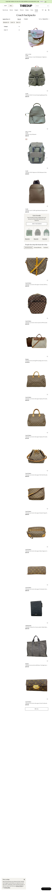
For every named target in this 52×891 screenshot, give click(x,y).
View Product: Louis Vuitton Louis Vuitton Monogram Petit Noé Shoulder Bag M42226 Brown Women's (36, 459)
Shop (5, 5)
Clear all (19, 19)
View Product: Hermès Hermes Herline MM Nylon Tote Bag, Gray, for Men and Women (36, 649)
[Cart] (48, 10)
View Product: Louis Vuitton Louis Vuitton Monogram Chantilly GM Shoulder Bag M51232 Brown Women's (36, 268)
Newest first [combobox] (45, 19)
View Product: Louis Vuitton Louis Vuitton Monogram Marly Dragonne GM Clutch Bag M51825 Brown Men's (36, 535)
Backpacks (5, 22)
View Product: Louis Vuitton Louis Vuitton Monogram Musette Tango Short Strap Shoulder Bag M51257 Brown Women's (36, 497)
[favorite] (47, 51)
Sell (11, 5)
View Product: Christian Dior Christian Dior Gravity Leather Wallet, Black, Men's (36, 611)
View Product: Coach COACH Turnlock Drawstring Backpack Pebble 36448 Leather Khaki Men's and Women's (36, 79)
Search (37, 5)
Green (17, 22)
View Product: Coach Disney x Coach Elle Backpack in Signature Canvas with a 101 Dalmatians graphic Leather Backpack (36, 40)
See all (37, 708)
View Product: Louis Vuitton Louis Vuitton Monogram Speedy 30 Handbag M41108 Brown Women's (36, 421)
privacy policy (7, 887)
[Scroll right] (47, 248)
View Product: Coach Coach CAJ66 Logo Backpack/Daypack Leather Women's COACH (36, 194)
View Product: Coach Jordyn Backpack (36, 117)
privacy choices (19, 886)
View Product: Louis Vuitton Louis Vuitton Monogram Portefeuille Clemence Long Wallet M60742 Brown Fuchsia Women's (36, 573)
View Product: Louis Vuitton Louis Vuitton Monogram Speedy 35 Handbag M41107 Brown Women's (36, 383)
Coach (12, 22)
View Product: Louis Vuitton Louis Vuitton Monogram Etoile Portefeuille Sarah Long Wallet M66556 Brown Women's (36, 687)
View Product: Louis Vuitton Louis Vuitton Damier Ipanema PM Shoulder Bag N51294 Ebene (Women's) (36, 306)
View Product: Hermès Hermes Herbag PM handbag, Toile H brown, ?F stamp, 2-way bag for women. (36, 345)
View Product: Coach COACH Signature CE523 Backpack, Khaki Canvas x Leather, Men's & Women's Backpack (36, 156)
